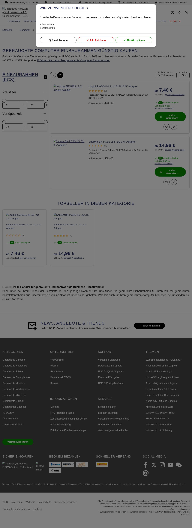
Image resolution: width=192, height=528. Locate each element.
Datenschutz (48, 28)
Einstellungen (60, 40)
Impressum (48, 24)
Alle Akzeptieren (135, 40)
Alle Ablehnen (98, 40)
